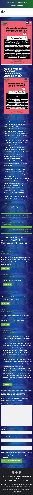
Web (2, 445)
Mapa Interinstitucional (23, 476)
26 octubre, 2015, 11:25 (8, 276)
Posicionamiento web (7, 251)
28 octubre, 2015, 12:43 (7, 293)
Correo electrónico (7, 437)
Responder (5, 268)
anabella (4, 291)
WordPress (17, 489)
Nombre (3, 429)
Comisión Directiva (7, 476)
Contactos (17, 478)
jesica (3, 309)
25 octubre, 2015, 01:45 (7, 253)
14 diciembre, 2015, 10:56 (9, 332)
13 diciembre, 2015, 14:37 (7, 311)
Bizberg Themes (16, 491)
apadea (5, 274)
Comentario (5, 404)
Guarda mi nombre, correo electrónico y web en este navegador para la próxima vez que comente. (17, 455)
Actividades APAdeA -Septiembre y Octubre (20, 230)
